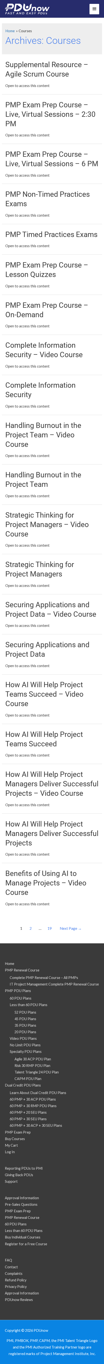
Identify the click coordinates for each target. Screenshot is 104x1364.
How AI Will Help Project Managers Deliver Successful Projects (51, 833)
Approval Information (22, 1198)
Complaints (13, 1273)
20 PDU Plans (25, 1032)
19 (49, 928)
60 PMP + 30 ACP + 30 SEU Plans (36, 1125)
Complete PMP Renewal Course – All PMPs (44, 978)
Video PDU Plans (23, 1038)
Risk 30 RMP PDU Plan (32, 1066)
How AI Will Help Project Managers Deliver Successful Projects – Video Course (51, 783)
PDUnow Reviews (19, 1300)
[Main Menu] (94, 9)
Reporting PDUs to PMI (24, 1168)
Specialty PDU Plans (26, 1051)
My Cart (11, 1145)
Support (11, 1181)
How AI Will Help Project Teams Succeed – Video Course (44, 694)
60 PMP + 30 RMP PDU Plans (33, 1106)
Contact (11, 1267)
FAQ (8, 1260)
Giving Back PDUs (19, 1175)
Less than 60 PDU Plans (28, 1005)
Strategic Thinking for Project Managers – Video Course (47, 524)
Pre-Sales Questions (21, 1204)
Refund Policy (15, 1280)
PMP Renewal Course (22, 970)
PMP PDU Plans (18, 991)
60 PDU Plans (20, 998)
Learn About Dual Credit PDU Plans (38, 1093)
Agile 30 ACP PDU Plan (33, 1059)
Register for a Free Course (26, 1244)
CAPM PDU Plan (28, 1079)
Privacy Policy (16, 1287)
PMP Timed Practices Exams (51, 234)
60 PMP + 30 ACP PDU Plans (33, 1099)
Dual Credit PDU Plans (23, 1085)
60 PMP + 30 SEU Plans (28, 1119)
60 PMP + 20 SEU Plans (28, 1112)
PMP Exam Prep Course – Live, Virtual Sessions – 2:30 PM (50, 114)
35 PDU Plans (25, 1025)
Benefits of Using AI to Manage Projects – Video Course (45, 883)
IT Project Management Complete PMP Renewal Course (54, 984)
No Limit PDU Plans (25, 1045)
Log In (10, 1152)
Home (9, 964)
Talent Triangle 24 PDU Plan (37, 1072)
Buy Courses (15, 1139)
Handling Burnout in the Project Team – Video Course (43, 435)
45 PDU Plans (25, 1019)
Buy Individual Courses (22, 1237)
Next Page (71, 928)
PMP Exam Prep (18, 1132)
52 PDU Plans (25, 1012)
